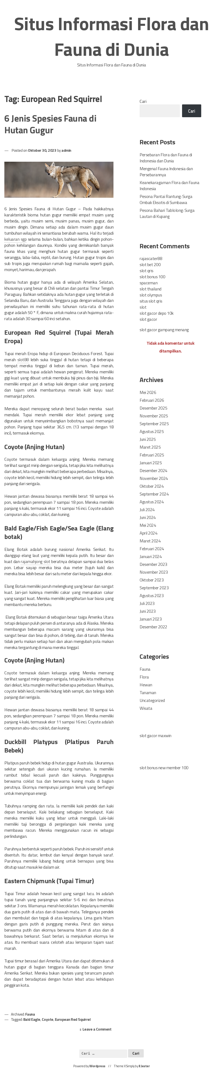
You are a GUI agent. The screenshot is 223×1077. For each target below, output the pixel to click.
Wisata (146, 708)
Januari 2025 (151, 462)
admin (66, 150)
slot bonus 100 (152, 276)
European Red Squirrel (73, 1019)
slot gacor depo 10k (157, 313)
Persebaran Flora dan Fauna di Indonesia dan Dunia (166, 157)
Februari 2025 (152, 454)
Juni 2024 (148, 517)
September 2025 (154, 423)
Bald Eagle (31, 1019)
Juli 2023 (147, 603)
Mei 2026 (148, 392)
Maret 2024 (150, 540)
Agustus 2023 (152, 595)
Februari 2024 (152, 548)
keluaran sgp (15, 239)
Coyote (47, 1019)
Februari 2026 (152, 400)
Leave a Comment (98, 1029)
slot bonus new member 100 (164, 767)
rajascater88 (151, 258)
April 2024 (148, 533)
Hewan (146, 684)
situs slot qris (151, 301)
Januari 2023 (151, 619)
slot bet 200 (150, 264)
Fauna (30, 1014)
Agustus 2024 (152, 501)
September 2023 (154, 587)
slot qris (146, 270)
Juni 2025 (148, 439)
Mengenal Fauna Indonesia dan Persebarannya (166, 171)
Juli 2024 (147, 509)
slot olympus (151, 294)
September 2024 (154, 494)
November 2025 (154, 415)
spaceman (148, 282)
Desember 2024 (153, 470)
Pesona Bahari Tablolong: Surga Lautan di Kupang (167, 213)
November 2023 (154, 572)
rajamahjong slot (35, 561)
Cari (143, 101)
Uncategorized (152, 700)
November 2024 (154, 478)
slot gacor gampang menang (164, 329)
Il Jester (144, 1066)
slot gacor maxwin (155, 735)
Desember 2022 (153, 626)
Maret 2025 (150, 447)
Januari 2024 (151, 556)
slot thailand (150, 288)
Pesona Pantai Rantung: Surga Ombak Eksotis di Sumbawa (166, 199)
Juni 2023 (148, 611)
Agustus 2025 (152, 431)
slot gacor (148, 319)
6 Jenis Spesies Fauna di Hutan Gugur (50, 124)
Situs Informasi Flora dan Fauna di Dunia (111, 36)
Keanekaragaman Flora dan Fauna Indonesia (169, 185)
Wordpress (97, 1066)
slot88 (23, 359)
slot (143, 307)
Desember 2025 (153, 408)
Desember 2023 (153, 564)
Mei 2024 (148, 525)
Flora (144, 677)
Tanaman (148, 692)
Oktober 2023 (152, 579)
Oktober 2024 (152, 486)
